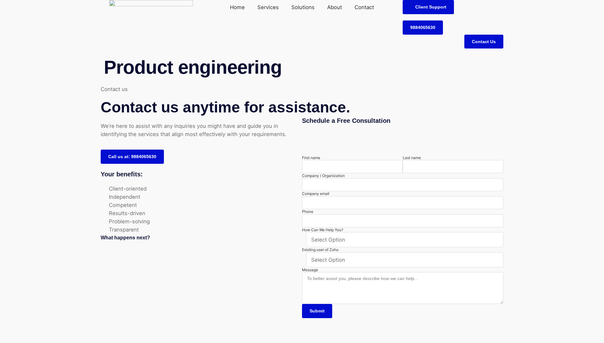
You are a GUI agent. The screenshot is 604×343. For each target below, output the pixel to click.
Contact (364, 7)
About (334, 7)
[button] (428, 7)
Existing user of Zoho (320, 249)
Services (268, 7)
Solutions (303, 7)
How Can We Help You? (322, 229)
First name (311, 157)
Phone (307, 211)
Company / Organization (323, 175)
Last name (412, 157)
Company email (315, 193)
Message (310, 269)
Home (237, 7)
